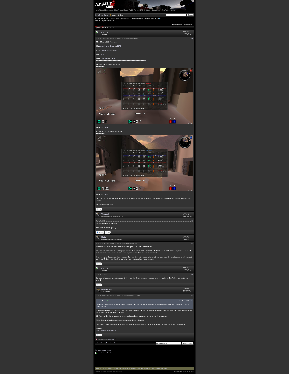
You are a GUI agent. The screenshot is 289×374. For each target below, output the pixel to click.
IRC (141, 10)
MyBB (104, 371)
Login (114, 15)
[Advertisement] (144, 361)
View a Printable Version (104, 350)
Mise (107, 46)
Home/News (99, 10)
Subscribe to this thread (104, 353)
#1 (192, 38)
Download (109, 10)
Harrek (113, 58)
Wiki (131, 10)
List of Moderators (146, 368)
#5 (192, 295)
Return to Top (100, 368)
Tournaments (134, 18)
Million (109, 50)
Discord (147, 10)
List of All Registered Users (159, 368)
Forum (136, 10)
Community (156, 10)
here (106, 127)
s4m (115, 50)
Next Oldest (101, 343)
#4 (192, 274)
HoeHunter (106, 289)
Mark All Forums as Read (111, 368)
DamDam (104, 58)
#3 (192, 243)
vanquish (102, 46)
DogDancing (110, 339)
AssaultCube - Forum (101, 18)
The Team (165, 10)
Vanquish (105, 214)
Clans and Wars (124, 18)
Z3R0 (119, 46)
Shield (112, 46)
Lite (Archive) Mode (124, 368)
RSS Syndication (135, 368)
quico (103, 32)
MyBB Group (118, 371)
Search (173, 10)
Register (120, 15)
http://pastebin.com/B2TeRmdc (106, 330)
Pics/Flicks (118, 10)
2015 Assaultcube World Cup (149, 18)
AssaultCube (114, 18)
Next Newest (110, 343)
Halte (103, 237)
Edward (103, 50)
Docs (126, 10)
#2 (192, 220)
